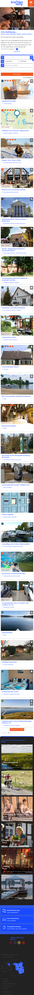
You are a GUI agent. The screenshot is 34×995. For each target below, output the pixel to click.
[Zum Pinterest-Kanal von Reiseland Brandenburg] (11, 943)
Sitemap (5, 988)
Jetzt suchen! (17, 74)
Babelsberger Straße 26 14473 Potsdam (10, 956)
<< (2, 733)
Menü (31, 5)
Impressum (6, 981)
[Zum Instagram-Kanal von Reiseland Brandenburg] (19, 943)
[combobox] (17, 57)
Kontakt (5, 979)
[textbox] (11, 65)
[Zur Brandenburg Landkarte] (13, 969)
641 (9, 733)
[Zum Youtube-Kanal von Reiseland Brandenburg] (23, 943)
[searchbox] (13, 57)
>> (11, 733)
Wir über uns (7, 992)
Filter (22, 729)
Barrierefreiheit (7, 986)
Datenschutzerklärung (10, 984)
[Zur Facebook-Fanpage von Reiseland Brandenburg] (15, 943)
